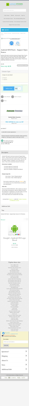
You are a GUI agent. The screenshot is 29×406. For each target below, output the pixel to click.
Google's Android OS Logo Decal (14, 239)
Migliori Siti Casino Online (14, 24)
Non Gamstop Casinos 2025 (20, 21)
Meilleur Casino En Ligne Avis (14, 294)
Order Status (7, 15)
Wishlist (12, 15)
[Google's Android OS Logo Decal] (14, 229)
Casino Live (14, 313)
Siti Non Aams (14, 309)
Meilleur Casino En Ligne (14, 316)
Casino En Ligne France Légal (14, 315)
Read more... (14, 118)
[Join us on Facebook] (1, 333)
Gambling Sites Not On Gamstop (14, 273)
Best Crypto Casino (14, 326)
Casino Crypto (15, 305)
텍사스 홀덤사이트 (14, 264)
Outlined (5, 79)
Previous (7, 43)
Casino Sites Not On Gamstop (14, 278)
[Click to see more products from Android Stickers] (14, 111)
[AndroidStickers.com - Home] (14, 4)
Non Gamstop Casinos (14, 270)
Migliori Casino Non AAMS (14, 325)
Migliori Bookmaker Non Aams (14, 327)
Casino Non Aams (14, 266)
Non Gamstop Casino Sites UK (14, 280)
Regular (5, 77)
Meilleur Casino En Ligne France (14, 301)
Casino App (14, 308)
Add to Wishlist (14, 247)
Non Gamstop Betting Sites (19, 18)
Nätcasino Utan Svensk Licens (14, 267)
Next (22, 43)
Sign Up (23, 15)
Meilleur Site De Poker (14, 312)
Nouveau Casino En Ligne (14, 311)
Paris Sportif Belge (14, 306)
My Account (17, 15)
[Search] (24, 10)
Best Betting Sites (14, 287)
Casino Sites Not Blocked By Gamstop (14, 288)
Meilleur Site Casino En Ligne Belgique (14, 320)
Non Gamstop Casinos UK (14, 291)
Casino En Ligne (14, 269)
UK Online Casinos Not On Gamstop (14, 274)
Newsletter (6, 339)
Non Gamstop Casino (8, 18)
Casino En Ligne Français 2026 (14, 323)
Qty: (16, 88)
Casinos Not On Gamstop (8, 21)
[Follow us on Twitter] (10, 333)
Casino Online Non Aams (14, 299)
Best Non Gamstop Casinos (14, 283)
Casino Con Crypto (15, 276)
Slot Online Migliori (14, 304)
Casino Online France (14, 322)
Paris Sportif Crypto (14, 277)
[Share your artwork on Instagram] (9, 335)
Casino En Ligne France (14, 285)
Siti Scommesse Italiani (14, 290)
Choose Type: (6, 71)
